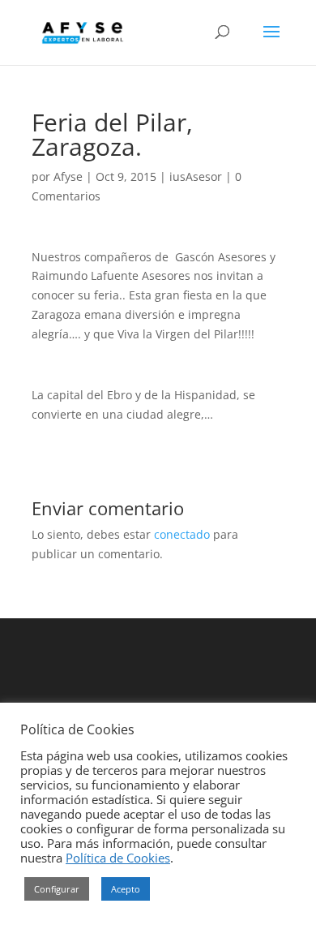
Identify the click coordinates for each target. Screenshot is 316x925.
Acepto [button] (125, 889)
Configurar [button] (56, 889)
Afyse (68, 176)
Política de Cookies (118, 858)
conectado (182, 534)
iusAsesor (195, 176)
